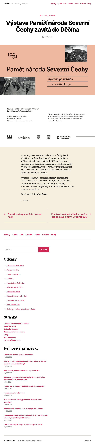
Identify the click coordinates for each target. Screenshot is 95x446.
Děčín (6, 4)
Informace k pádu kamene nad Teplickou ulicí (22, 370)
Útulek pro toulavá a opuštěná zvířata (20, 309)
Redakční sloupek (11, 329)
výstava (25, 200)
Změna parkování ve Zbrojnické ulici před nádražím (24, 386)
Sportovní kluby (10, 337)
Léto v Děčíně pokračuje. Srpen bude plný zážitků (23, 424)
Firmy (89, 4)
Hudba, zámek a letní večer (14, 393)
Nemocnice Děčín (13, 292)
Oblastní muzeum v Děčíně (16, 296)
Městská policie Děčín (14, 287)
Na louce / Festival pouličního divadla (18, 355)
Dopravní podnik (12, 270)
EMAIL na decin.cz (13, 274)
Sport (60, 4)
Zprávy (53, 4)
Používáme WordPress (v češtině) (29, 441)
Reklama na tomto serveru (14, 332)
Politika (83, 4)
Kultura (70, 4)
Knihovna (9, 279)
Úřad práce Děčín (13, 305)
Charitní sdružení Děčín (15, 266)
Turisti (76, 4)
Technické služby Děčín (15, 300)
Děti (64, 4)
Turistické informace (12, 340)
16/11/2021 (49, 37)
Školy (6, 335)
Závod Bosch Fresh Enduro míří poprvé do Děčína (23, 409)
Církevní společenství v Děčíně (16, 324)
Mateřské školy (10, 326)
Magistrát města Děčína (15, 283)
